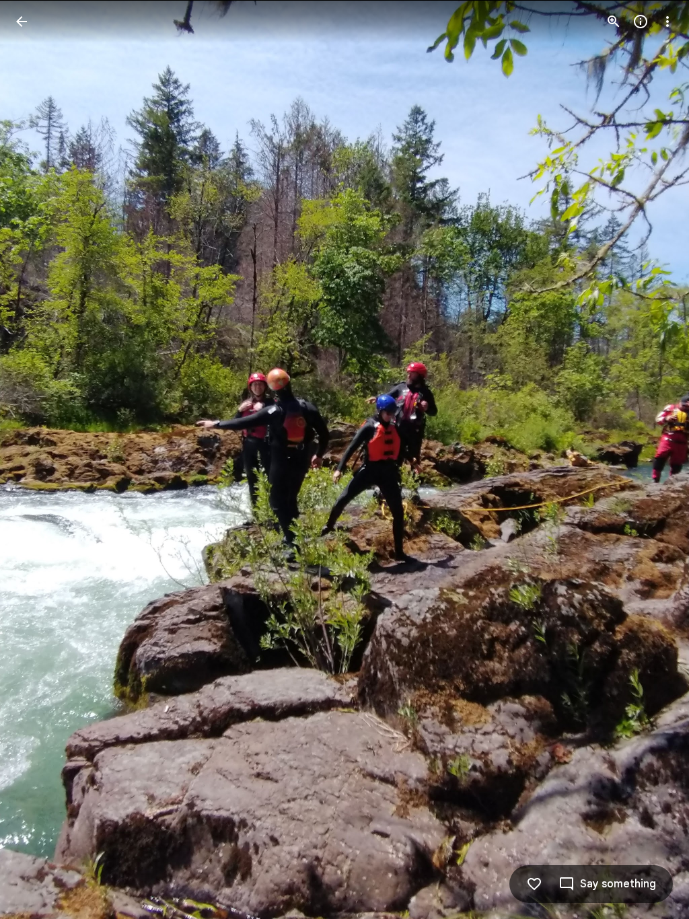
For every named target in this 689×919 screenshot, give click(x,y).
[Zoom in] (613, 21)
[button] (38, 459)
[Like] (534, 884)
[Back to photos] (21, 21)
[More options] (667, 21)
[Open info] (640, 21)
